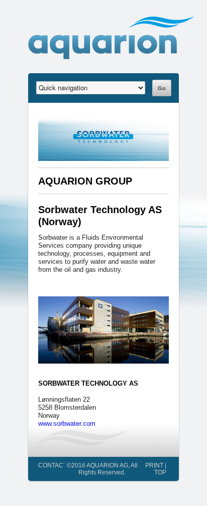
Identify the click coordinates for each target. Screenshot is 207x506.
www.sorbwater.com (66, 423)
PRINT (154, 465)
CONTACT (52, 465)
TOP (160, 472)
